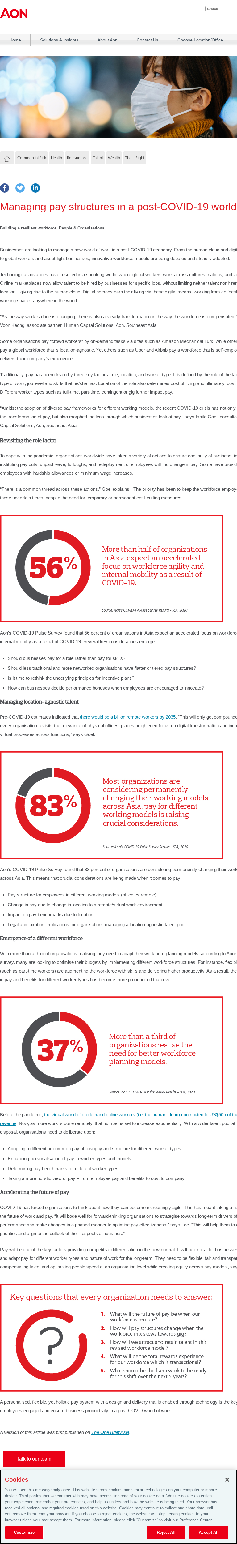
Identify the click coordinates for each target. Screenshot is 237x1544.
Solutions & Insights (59, 39)
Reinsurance (77, 158)
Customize (24, 1532)
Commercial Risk (31, 158)
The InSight (134, 158)
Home (15, 39)
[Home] (7, 159)
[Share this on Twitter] (20, 188)
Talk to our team (34, 1458)
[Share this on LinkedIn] (35, 188)
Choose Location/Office (200, 39)
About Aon (108, 39)
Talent (98, 158)
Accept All (208, 1532)
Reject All (166, 1532)
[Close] (227, 1479)
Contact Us (147, 39)
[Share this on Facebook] (4, 188)
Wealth (114, 158)
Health (56, 158)
